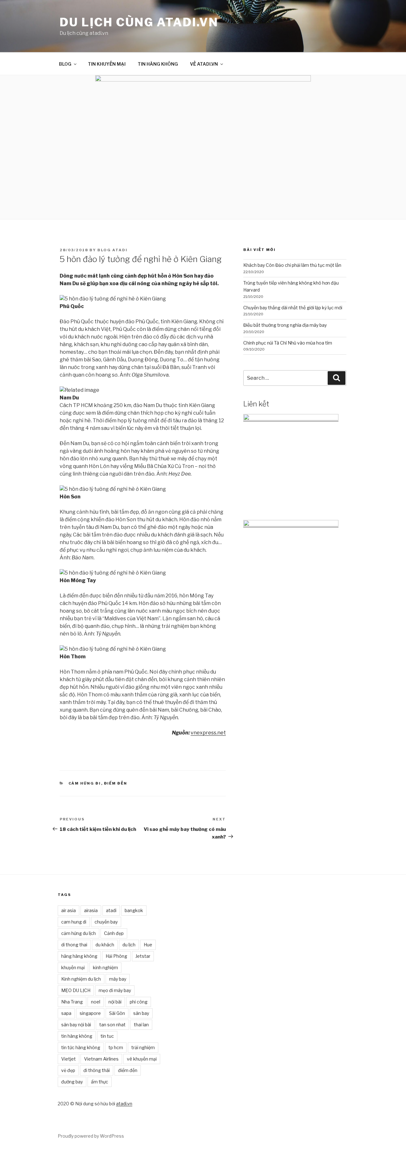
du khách (104, 944)
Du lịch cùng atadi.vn (139, 22)
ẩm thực (99, 1081)
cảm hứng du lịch (78, 933)
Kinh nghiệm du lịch (81, 979)
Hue (148, 944)
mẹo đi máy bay (115, 990)
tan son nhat (112, 1024)
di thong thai (74, 944)
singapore (90, 1013)
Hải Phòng (116, 956)
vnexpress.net (208, 733)
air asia (68, 910)
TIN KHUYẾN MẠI (107, 64)
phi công (138, 1001)
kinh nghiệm (105, 967)
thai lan (141, 1024)
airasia (91, 910)
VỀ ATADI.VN (204, 64)
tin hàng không (76, 1036)
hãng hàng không (79, 956)
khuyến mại (73, 967)
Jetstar (142, 956)
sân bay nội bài (76, 1024)
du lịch (128, 944)
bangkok (134, 910)
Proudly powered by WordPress (91, 1136)
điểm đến (127, 1070)
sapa (66, 1013)
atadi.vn (124, 1103)
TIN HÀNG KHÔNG (158, 64)
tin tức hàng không (80, 1047)
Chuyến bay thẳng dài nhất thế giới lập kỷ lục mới (292, 307)
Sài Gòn (117, 1013)
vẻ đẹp (68, 1070)
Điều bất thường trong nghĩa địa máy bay (285, 325)
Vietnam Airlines (101, 1059)
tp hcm (115, 1047)
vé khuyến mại (142, 1059)
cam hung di (73, 921)
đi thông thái (96, 1070)
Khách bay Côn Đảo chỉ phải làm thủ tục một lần (292, 265)
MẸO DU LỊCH (75, 990)
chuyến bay (106, 921)
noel (95, 1001)
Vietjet (68, 1059)
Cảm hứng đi (85, 783)
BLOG (65, 64)
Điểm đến (116, 783)
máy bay (117, 979)
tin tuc (107, 1036)
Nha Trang (72, 1001)
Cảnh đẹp (114, 933)
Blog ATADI (112, 250)
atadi (111, 910)
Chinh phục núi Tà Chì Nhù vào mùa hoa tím (287, 342)
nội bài (114, 1001)
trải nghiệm (143, 1047)
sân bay (141, 1013)
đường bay (72, 1081)
